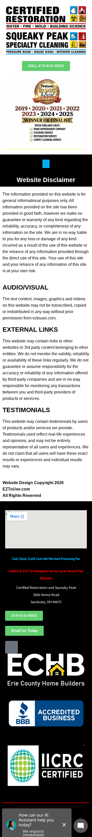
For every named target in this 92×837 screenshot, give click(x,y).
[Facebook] (11, 647)
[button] (46, 164)
